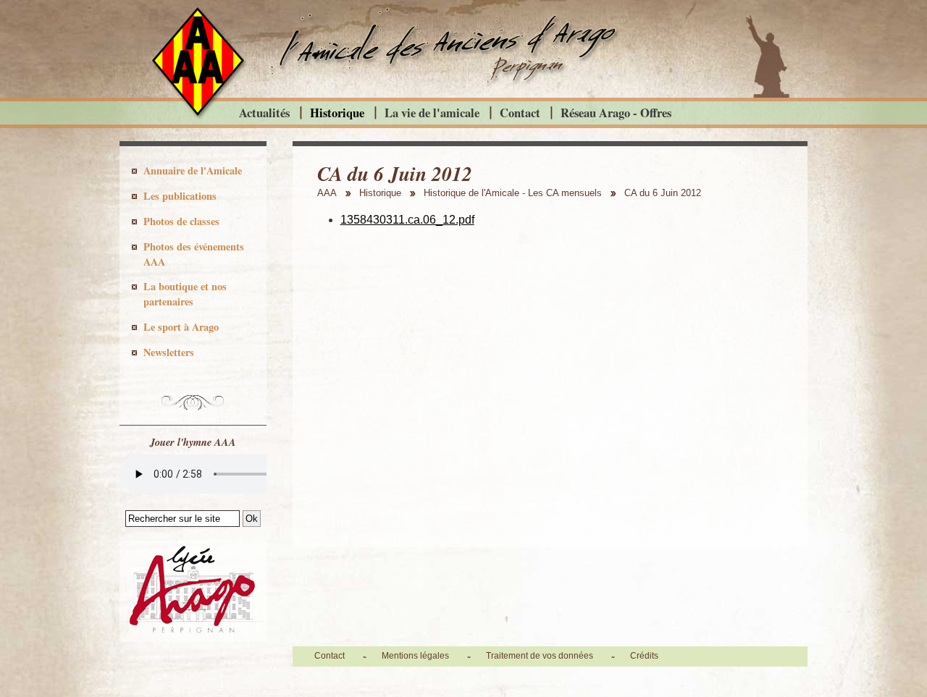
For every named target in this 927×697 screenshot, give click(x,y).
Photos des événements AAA (193, 254)
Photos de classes (181, 221)
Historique (337, 113)
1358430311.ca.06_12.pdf (407, 220)
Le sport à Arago (181, 326)
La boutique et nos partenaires (185, 294)
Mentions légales (415, 655)
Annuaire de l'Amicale (192, 170)
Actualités (264, 113)
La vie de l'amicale (432, 113)
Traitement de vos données (539, 655)
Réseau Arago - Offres (616, 113)
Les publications (180, 195)
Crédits (644, 655)
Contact (520, 113)
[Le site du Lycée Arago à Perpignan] (193, 638)
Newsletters (168, 352)
